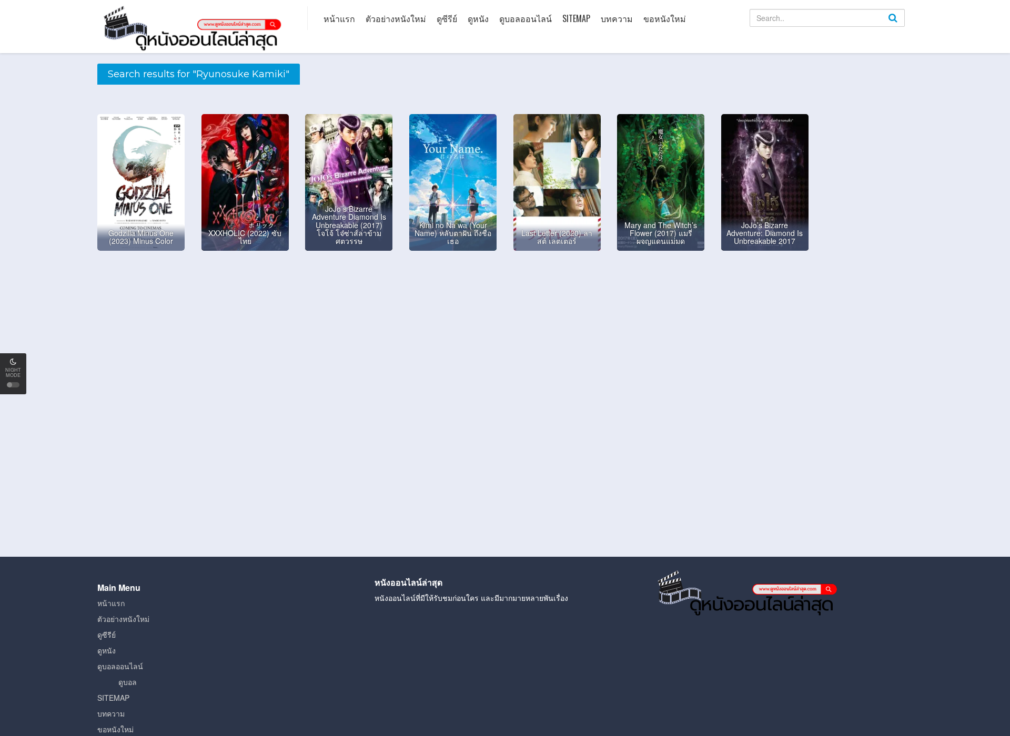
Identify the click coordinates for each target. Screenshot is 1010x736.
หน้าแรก (339, 18)
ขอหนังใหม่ (664, 18)
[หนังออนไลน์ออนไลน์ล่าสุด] (194, 27)
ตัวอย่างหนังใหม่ (396, 18)
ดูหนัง (478, 18)
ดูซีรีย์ (447, 18)
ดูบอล (127, 682)
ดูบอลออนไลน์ (525, 18)
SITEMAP (576, 18)
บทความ (617, 18)
